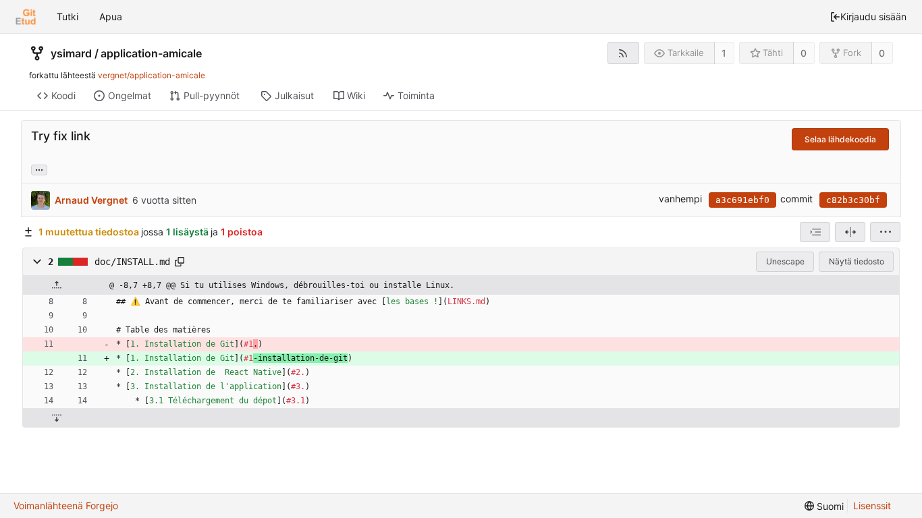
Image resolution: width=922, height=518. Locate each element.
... (39, 169)
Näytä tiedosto (856, 261)
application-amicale (151, 53)
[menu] (885, 232)
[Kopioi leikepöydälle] (179, 261)
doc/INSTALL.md (132, 261)
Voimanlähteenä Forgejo (65, 505)
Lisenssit (872, 505)
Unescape (785, 261)
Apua (110, 16)
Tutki (67, 16)
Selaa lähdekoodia (840, 139)
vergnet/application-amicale (151, 75)
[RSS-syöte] (623, 53)
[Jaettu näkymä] (850, 232)
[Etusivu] (26, 17)
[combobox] (815, 232)
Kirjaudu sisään (873, 16)
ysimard (71, 53)
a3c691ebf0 (742, 200)
